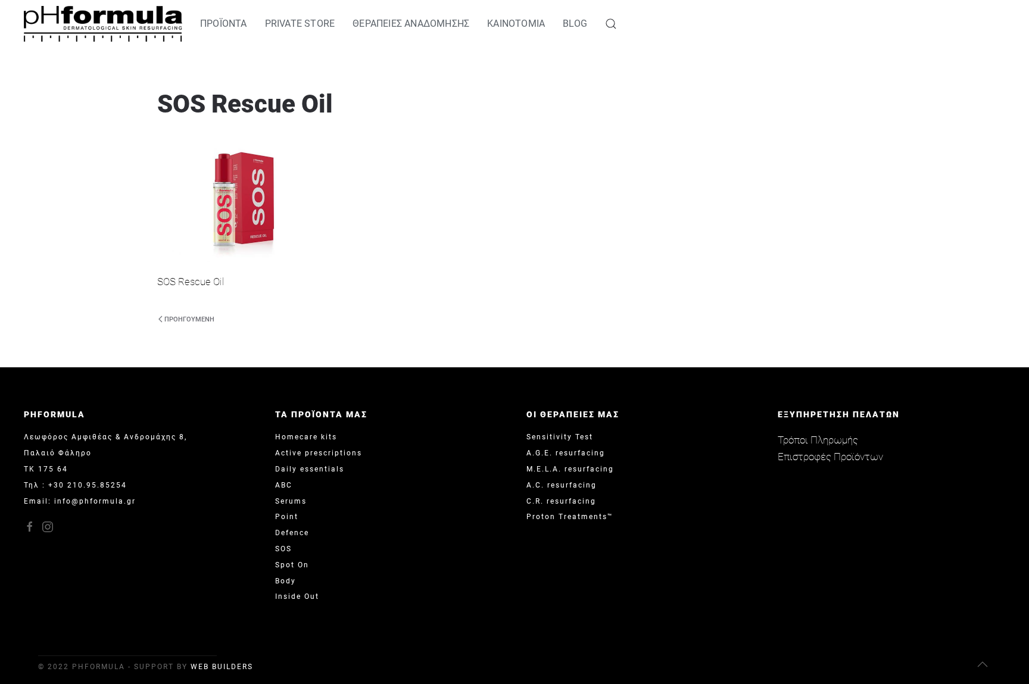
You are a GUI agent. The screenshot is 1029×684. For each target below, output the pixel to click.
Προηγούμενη (189, 319)
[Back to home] (103, 24)
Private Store (300, 23)
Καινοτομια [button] (516, 23)
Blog (575, 23)
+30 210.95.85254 (87, 485)
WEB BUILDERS (222, 667)
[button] (611, 24)
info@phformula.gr (95, 501)
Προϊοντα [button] (223, 23)
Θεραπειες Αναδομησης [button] (411, 23)
